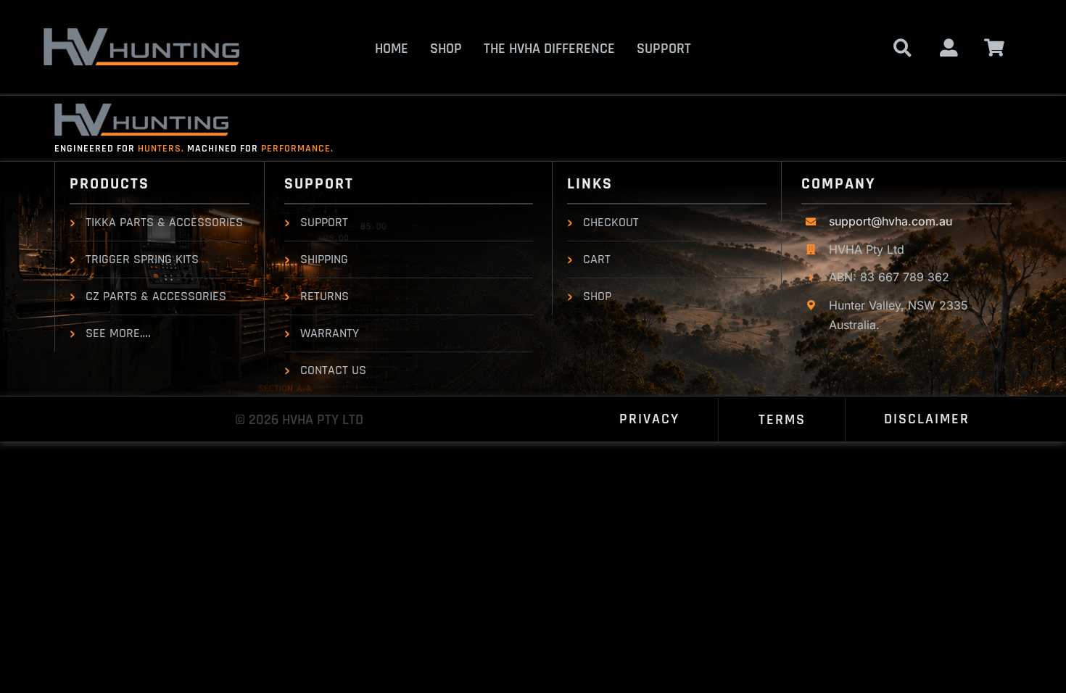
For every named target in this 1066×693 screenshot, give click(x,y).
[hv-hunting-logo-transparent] (141, 33)
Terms (782, 419)
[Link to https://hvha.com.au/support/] (949, 47)
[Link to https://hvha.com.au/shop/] (902, 47)
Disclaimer (927, 419)
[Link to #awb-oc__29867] (994, 47)
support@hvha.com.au (890, 221)
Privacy (649, 419)
